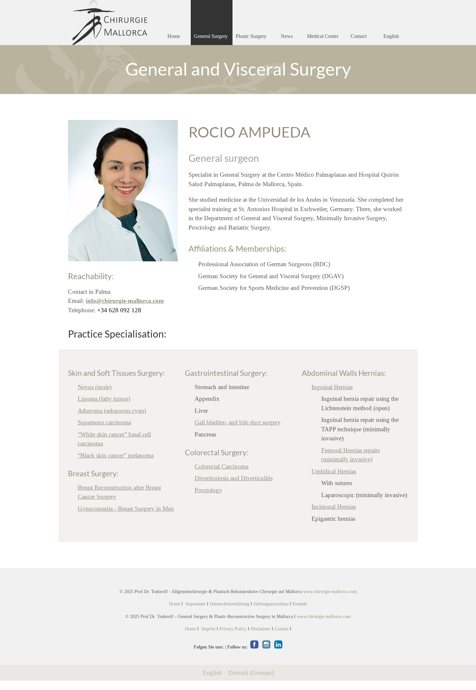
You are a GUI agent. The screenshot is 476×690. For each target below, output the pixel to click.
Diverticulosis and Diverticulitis (234, 478)
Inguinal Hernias (332, 387)
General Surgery (211, 36)
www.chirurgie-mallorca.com (330, 591)
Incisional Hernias (334, 506)
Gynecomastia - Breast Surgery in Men (126, 508)
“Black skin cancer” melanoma (115, 455)
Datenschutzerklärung (229, 603)
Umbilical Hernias (334, 471)
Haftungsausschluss (271, 603)
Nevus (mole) (94, 387)
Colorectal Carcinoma (221, 466)
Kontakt (300, 603)
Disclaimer (260, 628)
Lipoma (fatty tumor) (104, 398)
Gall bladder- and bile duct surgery (238, 422)
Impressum (196, 603)
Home (173, 36)
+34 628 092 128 (119, 310)
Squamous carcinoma (104, 422)
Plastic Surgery (251, 36)
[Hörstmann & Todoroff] (110, 22)
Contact (359, 36)
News (287, 36)
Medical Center (322, 36)
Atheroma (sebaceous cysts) (112, 410)
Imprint (208, 628)
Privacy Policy (233, 628)
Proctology (208, 490)
